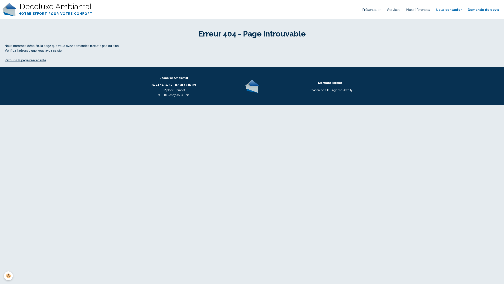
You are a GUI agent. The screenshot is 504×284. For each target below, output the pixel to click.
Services (393, 10)
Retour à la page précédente (25, 60)
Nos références (418, 10)
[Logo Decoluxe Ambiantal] (252, 86)
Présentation (371, 10)
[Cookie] (8, 275)
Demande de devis (483, 10)
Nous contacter (449, 10)
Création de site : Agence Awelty (330, 90)
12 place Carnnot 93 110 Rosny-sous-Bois (173, 90)
